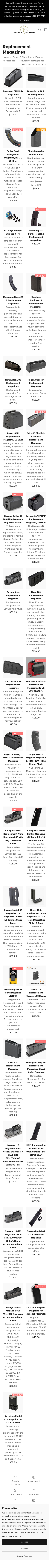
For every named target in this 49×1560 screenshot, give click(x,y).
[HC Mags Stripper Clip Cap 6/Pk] (13, 217)
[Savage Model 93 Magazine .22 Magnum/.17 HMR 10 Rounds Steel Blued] (13, 896)
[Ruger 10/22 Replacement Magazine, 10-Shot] (13, 419)
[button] (24, 29)
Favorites (34, 1494)
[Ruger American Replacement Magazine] (36, 366)
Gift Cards (34, 1504)
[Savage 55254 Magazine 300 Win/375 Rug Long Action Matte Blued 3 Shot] (13, 1293)
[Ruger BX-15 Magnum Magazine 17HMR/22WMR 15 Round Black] (36, 740)
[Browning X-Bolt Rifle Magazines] (36, 77)
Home (6, 57)
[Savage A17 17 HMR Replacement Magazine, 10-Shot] (36, 502)
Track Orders (15, 1494)
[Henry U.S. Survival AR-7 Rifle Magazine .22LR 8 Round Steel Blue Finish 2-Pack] (36, 896)
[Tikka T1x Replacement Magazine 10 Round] (36, 976)
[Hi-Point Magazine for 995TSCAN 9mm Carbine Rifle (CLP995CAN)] (36, 1131)
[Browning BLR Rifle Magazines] (13, 77)
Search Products (15, 1483)
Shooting (27, 57)
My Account (34, 1481)
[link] (24, 20)
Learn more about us (11, 1536)
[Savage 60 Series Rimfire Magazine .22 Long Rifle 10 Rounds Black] (36, 817)
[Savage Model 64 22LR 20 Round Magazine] (36, 1217)
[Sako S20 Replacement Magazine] (13, 1049)
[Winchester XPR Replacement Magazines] (13, 667)
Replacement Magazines (31, 60)
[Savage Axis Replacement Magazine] (13, 578)
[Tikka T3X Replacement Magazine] (36, 578)
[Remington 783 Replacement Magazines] (13, 366)
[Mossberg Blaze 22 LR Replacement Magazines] (13, 283)
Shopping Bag (15, 1504)
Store (15, 57)
